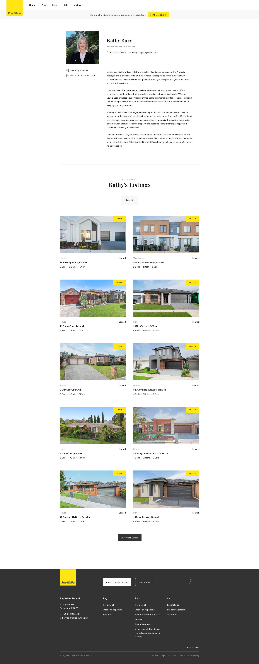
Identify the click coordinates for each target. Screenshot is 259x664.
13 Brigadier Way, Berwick (146, 517)
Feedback (172, 656)
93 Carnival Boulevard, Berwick (149, 262)
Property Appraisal (176, 609)
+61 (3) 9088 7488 (71, 614)
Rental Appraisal (143, 624)
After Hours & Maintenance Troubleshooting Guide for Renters (148, 633)
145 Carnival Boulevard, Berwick (149, 389)
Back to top (194, 647)
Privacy (155, 656)
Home (32, 5)
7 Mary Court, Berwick (71, 453)
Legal (163, 656)
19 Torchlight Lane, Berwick (73, 262)
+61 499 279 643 (118, 52)
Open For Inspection (113, 609)
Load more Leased (129, 538)
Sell (169, 598)
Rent (137, 598)
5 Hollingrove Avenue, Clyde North (150, 453)
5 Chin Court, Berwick (70, 389)
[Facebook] (191, 581)
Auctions (107, 614)
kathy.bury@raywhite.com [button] (144, 52)
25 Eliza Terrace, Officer (145, 326)
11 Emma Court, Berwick (72, 326)
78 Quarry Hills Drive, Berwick (75, 517)
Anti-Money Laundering (189, 656)
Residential (108, 604)
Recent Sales (173, 604)
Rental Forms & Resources (147, 614)
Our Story (172, 614)
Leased (138, 619)
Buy (105, 598)
